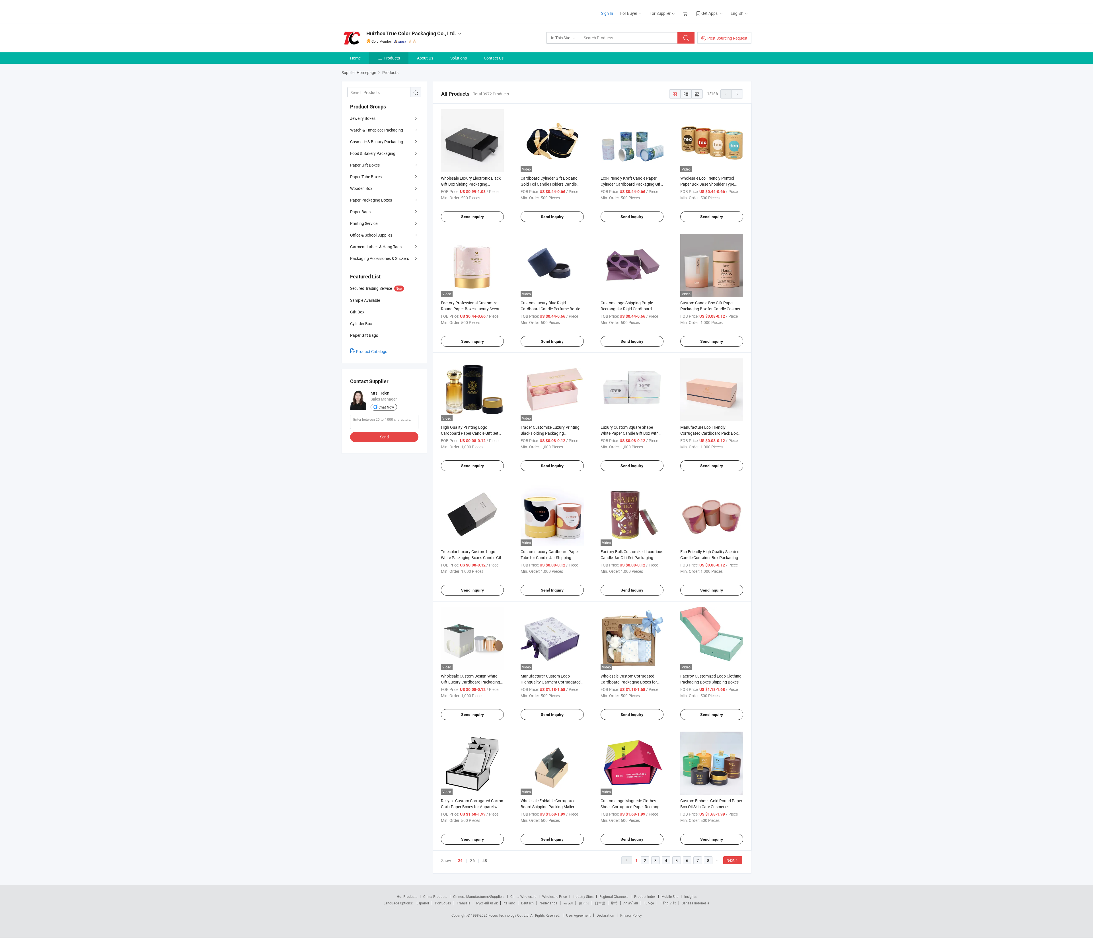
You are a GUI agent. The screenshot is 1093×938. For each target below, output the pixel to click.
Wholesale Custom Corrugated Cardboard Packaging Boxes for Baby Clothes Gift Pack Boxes (629, 682)
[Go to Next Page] (737, 94)
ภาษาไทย (630, 903)
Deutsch (527, 903)
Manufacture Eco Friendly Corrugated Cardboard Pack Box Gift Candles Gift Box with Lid (709, 433)
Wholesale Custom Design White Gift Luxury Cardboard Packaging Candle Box (470, 682)
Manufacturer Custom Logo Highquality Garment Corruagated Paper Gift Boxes (551, 682)
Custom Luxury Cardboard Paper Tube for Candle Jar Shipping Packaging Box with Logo (550, 557)
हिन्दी (614, 903)
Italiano (509, 903)
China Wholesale (523, 896)
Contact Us (494, 58)
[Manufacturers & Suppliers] (378, 11)
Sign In (607, 13)
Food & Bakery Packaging (372, 153)
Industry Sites (583, 896)
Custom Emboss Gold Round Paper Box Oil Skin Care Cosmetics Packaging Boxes (711, 806)
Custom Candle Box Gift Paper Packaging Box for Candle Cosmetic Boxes (711, 308)
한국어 (584, 903)
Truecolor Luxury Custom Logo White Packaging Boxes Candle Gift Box (472, 557)
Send (384, 437)
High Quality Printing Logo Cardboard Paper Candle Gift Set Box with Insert (469, 433)
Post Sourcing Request (727, 38)
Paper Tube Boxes (366, 176)
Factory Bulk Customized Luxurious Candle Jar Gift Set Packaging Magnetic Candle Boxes (632, 557)
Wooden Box (361, 188)
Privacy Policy (631, 915)
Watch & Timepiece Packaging (376, 130)
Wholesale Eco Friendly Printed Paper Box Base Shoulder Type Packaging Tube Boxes (707, 184)
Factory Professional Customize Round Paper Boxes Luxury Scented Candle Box (472, 308)
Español (422, 903)
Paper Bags (360, 211)
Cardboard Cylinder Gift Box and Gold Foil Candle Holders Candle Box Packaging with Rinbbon (549, 184)
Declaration (605, 915)
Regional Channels (613, 896)
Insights (690, 896)
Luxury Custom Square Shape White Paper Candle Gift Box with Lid (630, 433)
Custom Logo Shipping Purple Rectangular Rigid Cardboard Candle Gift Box (627, 308)
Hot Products (407, 896)
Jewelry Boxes (362, 118)
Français (463, 903)
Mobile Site (669, 896)
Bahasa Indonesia (695, 903)
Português (443, 903)
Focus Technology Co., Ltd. (509, 915)
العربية (568, 903)
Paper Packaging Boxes (371, 200)
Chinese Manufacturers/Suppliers (478, 896)
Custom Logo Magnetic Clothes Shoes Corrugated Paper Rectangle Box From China (631, 806)
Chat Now (386, 407)
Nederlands (548, 903)
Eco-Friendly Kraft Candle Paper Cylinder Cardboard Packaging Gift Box (631, 184)
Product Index (645, 896)
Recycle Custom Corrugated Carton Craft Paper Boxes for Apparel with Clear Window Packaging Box (472, 806)
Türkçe (649, 903)
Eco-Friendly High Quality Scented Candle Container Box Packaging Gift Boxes (709, 557)
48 (484, 860)
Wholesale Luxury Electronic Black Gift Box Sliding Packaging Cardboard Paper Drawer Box (471, 184)
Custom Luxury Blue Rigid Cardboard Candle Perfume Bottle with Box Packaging (550, 308)
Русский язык (487, 903)
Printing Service (363, 223)
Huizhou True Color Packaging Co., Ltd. (411, 33)
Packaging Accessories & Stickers (379, 258)
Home (355, 58)
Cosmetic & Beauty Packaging (376, 141)
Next (730, 860)
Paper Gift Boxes (365, 165)
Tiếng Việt (668, 903)
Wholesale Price (554, 896)
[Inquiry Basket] (686, 13)
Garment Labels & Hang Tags (376, 246)
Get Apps (709, 13)
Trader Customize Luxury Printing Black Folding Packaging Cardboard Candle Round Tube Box (551, 433)
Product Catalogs (371, 351)
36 (472, 860)
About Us (425, 58)
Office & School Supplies (371, 235)
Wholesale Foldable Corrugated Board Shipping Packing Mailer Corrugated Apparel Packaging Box (552, 806)
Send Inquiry (472, 216)
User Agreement (578, 915)
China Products (435, 896)
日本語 (600, 903)
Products (392, 58)
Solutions (458, 58)
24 (460, 860)
